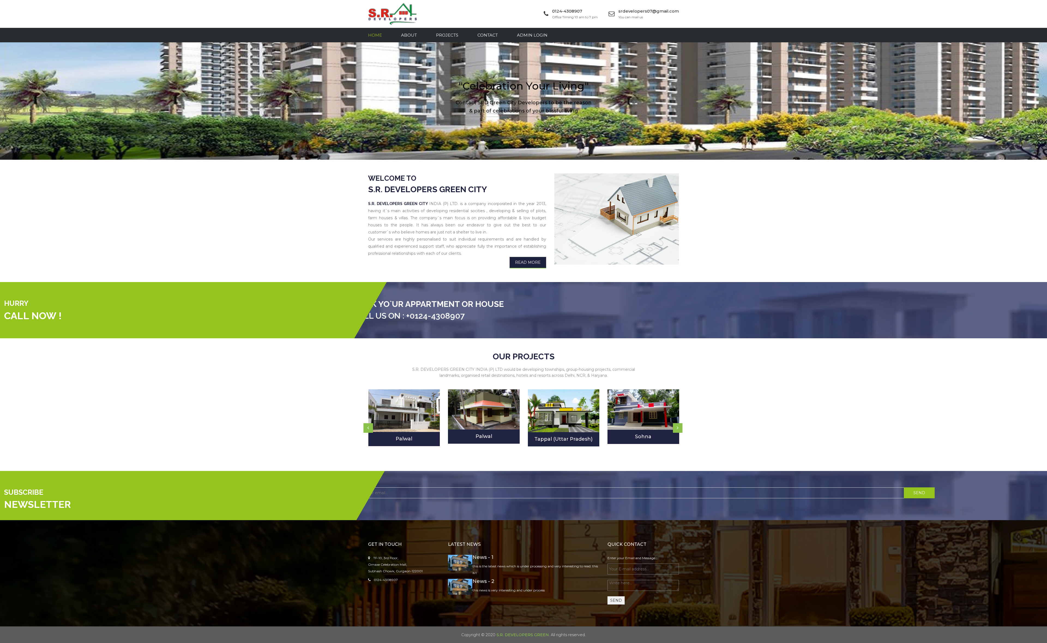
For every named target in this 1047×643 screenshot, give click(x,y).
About (409, 35)
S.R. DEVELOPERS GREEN (523, 634)
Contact (487, 35)
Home (375, 35)
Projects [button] (447, 35)
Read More (528, 262)
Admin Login (532, 35)
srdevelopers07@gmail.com (648, 11)
